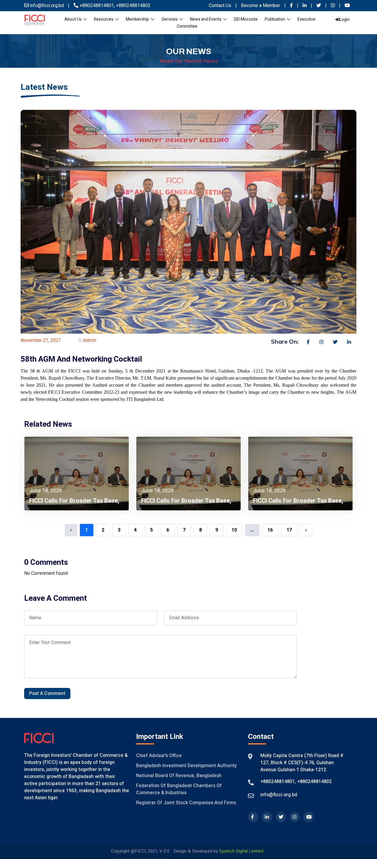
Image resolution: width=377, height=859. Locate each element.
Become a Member (261, 5)
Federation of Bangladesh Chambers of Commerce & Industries (179, 789)
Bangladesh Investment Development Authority (186, 765)
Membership (138, 19)
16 (270, 530)
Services (170, 19)
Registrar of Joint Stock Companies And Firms (186, 802)
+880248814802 (133, 5)
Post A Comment (47, 693)
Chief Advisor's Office (159, 755)
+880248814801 (97, 5)
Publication (276, 19)
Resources (104, 19)
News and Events (206, 19)
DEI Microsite (246, 19)
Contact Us (220, 5)
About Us (74, 19)
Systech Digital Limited (241, 851)
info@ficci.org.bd (278, 794)
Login (345, 19)
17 (289, 530)
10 (234, 530)
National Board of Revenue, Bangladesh (178, 775)
